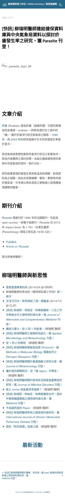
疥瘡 (4, 125)
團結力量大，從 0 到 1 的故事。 (25, 329)
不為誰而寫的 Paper (18, 408)
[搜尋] (60, 5)
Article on (17, 246)
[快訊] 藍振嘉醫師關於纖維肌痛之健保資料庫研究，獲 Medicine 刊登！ (16, 476)
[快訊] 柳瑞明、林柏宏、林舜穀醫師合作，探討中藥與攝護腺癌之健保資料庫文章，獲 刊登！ (34, 398)
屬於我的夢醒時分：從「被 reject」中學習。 (32, 371)
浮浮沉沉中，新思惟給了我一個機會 (27, 301)
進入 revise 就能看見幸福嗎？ (24, 389)
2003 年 (16, 139)
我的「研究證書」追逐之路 (22, 426)
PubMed (11, 242)
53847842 (39, 492)
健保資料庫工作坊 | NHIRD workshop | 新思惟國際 (32, 4)
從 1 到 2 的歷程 (16, 343)
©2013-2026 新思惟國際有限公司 (25, 492)
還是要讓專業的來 (16, 287)
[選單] (5, 5)
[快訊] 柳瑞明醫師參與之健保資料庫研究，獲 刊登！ (33, 417)
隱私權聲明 (47, 492)
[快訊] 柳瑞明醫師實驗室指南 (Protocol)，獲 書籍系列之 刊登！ (32, 352)
